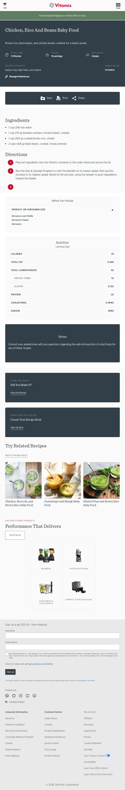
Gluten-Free (11, 70)
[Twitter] (14, 695)
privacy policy (33, 664)
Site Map (88, 749)
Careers (9, 743)
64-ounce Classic (20, 219)
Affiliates (88, 718)
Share (81, 98)
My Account (90, 712)
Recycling (88, 724)
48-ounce (16, 224)
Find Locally (50, 749)
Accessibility (90, 761)
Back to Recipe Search (16, 455)
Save (49, 98)
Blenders (46, 568)
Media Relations (13, 749)
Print (65, 98)
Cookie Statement (93, 743)
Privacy (87, 737)
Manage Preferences (19, 76)
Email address (10, 631)
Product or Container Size (28, 209)
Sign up (10, 671)
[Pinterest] (20, 695)
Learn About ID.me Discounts (98, 774)
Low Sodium (35, 70)
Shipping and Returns (55, 737)
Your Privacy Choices (94, 755)
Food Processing (78, 568)
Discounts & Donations (16, 730)
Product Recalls (52, 755)
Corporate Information (16, 712)
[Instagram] (34, 695)
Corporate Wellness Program (19, 737)
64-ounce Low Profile (22, 216)
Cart (5, 8)
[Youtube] (27, 695)
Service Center (51, 743)
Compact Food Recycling (78, 599)
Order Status (50, 718)
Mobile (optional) (11, 642)
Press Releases (12, 755)
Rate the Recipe (18, 392)
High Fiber (23, 70)
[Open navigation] (118, 4)
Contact (48, 724)
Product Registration (54, 730)
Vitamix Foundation (15, 724)
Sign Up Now (17, 427)
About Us (9, 718)
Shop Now (15, 535)
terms (49, 664)
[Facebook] (7, 695)
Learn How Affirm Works (96, 768)
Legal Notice (90, 730)
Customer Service (53, 712)
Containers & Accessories (46, 602)
